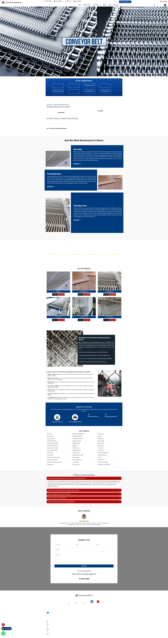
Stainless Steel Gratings (103, 462)
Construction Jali (75, 452)
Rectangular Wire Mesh (52, 441)
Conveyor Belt (61, 112)
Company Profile (87, 5)
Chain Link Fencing (84, 317)
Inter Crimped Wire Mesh (52, 445)
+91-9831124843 (48, 1)
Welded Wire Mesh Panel (77, 455)
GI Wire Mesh (50, 452)
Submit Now (84, 566)
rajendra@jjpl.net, (54, 629)
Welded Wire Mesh (76, 443)
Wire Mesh (100, 110)
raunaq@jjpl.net (78, 1)
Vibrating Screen (109, 291)
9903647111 (69, 1)
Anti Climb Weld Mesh (76, 459)
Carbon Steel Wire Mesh (52, 450)
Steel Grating (100, 438)
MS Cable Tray (101, 433)
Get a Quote (61, 294)
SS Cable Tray (101, 450)
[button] (12, 41)
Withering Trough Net (76, 441)
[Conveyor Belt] (58, 315)
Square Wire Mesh (51, 438)
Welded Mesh (50, 464)
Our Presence (69, 617)
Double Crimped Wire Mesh (52, 443)
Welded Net (74, 445)
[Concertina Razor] (109, 315)
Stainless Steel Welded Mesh (78, 433)
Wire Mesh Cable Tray (102, 455)
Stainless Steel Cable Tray (103, 452)
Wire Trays (100, 457)
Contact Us (116, 5)
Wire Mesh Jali (50, 436)
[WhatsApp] (3, 633)
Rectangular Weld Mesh (77, 436)
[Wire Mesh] (58, 289)
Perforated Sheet (84, 291)
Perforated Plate (76, 464)
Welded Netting (75, 448)
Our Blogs (68, 621)
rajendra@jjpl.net (59, 1)
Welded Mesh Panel (76, 450)
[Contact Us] (3, 624)
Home (79, 5)
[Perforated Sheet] (84, 289)
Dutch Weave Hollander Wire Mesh (54, 462)
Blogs (109, 5)
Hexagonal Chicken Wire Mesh (104, 464)
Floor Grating (100, 448)
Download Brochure (126, 1)
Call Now (55, 294)
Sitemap (105, 5)
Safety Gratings (101, 441)
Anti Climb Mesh (75, 457)
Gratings (99, 436)
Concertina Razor (109, 317)
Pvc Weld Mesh (75, 462)
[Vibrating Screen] (109, 289)
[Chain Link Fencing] (84, 315)
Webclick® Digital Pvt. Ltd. (97, 635)
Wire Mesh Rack (101, 459)
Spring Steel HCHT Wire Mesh (53, 457)
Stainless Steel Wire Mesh (52, 448)
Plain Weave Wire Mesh (52, 459)
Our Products (96, 5)
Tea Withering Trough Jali (77, 438)
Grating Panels (101, 445)
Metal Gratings (101, 443)
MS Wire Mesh (50, 455)
